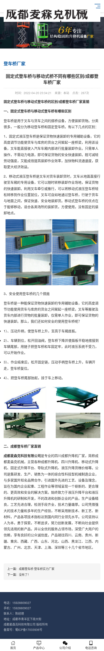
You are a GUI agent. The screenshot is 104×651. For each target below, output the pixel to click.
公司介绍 (65, 648)
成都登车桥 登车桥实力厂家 (36, 569)
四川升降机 (69, 461)
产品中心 (39, 648)
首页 (13, 648)
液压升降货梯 (71, 467)
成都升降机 (69, 455)
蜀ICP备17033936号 (28, 629)
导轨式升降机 (47, 467)
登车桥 (9, 120)
